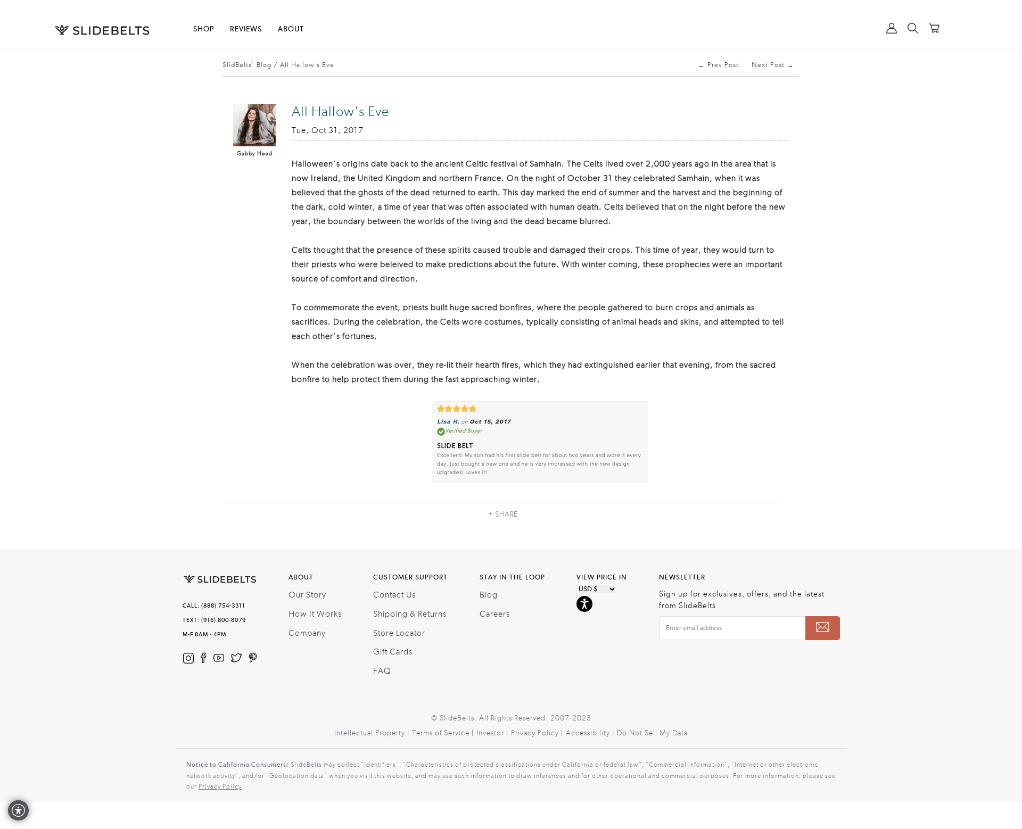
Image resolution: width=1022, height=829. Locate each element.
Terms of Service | (444, 733)
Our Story (307, 595)
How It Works (315, 614)
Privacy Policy (220, 786)
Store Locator (399, 633)
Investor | (493, 733)
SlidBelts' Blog (246, 65)
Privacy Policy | (538, 733)
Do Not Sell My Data (652, 733)
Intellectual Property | (373, 733)
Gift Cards (393, 652)
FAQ (382, 671)
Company (307, 633)
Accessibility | (591, 733)
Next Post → (773, 65)
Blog (489, 595)
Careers (495, 614)
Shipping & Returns (410, 614)
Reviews (246, 29)
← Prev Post (718, 65)
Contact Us (394, 595)
